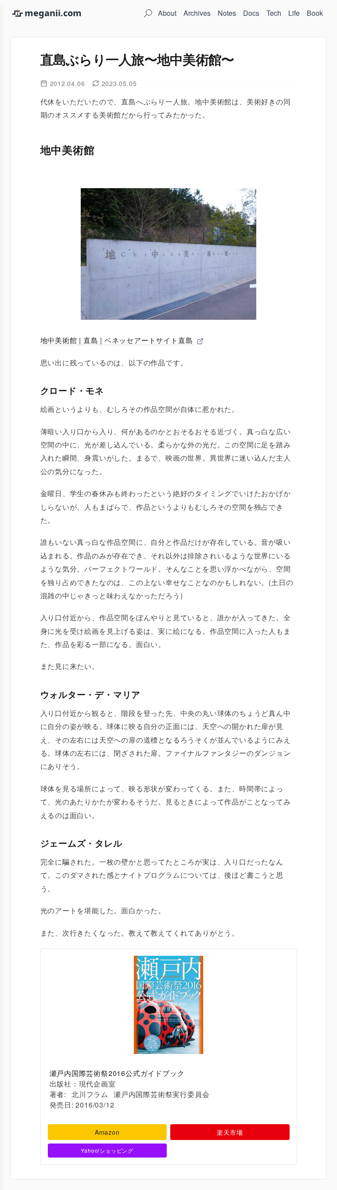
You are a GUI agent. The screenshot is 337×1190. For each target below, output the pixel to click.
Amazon (107, 1132)
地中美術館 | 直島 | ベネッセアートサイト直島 (117, 340)
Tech (273, 13)
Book (315, 13)
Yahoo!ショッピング (107, 1150)
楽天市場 (230, 1132)
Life (294, 13)
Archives (197, 13)
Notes (227, 13)
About (167, 13)
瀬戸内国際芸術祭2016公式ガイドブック (117, 1073)
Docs (251, 13)
